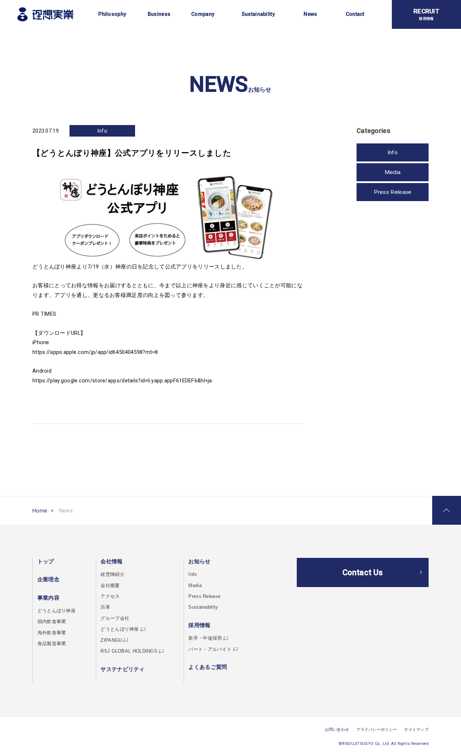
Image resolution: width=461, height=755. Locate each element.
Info (102, 131)
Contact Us (363, 572)
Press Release (393, 192)
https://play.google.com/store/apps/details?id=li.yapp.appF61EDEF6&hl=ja (122, 380)
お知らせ (199, 561)
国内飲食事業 (51, 621)
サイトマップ (416, 729)
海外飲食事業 (51, 632)
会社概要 (110, 585)
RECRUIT (426, 14)
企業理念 (48, 579)
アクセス (110, 596)
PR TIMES (44, 314)
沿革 (105, 607)
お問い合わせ (337, 729)
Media (392, 172)
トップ (45, 561)
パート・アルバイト (210, 649)
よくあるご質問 (207, 667)
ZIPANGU (111, 640)
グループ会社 (114, 618)
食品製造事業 (51, 643)
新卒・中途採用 (205, 638)
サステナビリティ (122, 669)
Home (39, 510)
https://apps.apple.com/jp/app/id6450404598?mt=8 (95, 352)
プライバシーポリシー (376, 729)
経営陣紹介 (112, 574)
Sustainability (203, 607)
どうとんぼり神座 (56, 610)
